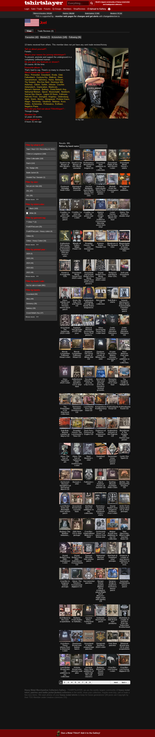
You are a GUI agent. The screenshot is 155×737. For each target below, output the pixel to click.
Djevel (44, 92)
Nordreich (65, 92)
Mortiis (40, 99)
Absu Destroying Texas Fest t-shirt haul (100, 330)
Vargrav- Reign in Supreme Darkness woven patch (112, 585)
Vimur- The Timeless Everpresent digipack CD (76, 584)
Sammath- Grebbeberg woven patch (124, 584)
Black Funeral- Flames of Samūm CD (101, 485)
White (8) (33, 213)
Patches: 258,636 (68, 13)
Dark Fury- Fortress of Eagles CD (89, 432)
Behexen (59, 80)
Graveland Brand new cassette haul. (76, 509)
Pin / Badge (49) (32, 168)
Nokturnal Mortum (32, 92)
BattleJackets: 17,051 (92, 13)
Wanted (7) (45, 37)
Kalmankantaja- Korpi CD (112, 408)
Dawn (60, 77)
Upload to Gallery (98, 9)
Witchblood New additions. (124, 188)
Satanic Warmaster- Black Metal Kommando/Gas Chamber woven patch (124, 305)
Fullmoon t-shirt (89, 483)
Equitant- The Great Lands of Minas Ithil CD (88, 355)
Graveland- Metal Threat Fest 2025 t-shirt (77, 275)
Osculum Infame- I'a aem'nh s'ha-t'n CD (89, 382)
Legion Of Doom (50, 94)
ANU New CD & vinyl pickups (76, 533)
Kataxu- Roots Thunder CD (101, 245)
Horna (51, 80)
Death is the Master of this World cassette (77, 165)
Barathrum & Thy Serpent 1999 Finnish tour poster (124, 435)
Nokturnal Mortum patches (100, 557)
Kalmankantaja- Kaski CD (124, 408)
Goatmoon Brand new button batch (76, 646)
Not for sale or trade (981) (35, 285)
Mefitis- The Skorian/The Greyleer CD (124, 485)
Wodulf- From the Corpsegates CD (112, 189)
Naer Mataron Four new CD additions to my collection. (124, 357)
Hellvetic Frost (31, 97)
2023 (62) (29, 268)
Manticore (53, 87)
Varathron (46, 101)
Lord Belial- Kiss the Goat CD (89, 409)
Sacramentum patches (89, 582)
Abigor (27, 101)
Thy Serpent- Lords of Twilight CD (124, 382)
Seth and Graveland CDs (124, 274)
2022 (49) (29, 272)
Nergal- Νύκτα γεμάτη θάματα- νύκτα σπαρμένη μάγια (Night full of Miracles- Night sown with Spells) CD (101, 591)
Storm (33, 99)
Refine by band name (69, 146)
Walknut (52, 77)
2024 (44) (29, 263)
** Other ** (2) (31, 222)
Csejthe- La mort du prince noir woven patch (65, 216)
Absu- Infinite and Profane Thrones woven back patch (65, 304)
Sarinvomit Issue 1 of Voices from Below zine (101, 534)
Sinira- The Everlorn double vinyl (124, 214)
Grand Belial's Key (58, 89)
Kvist (63, 101)
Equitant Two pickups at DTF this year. (77, 330)
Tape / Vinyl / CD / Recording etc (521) (40, 149)
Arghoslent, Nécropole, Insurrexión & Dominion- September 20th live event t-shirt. (65, 249)
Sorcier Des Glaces (33, 94)
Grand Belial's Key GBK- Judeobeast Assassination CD (77, 560)
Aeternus (29, 84)
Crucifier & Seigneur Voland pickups (65, 584)
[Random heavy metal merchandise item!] (109, 9)
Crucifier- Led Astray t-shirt (112, 669)
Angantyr (52, 97)
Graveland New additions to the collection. (101, 166)
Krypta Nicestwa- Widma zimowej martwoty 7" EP (112, 356)
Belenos (55, 101)
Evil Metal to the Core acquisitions (65, 620)
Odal (60, 75)
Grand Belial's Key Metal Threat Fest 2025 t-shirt (101, 276)
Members (67, 9)
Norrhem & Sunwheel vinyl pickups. (112, 558)
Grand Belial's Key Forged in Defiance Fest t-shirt (112, 509)
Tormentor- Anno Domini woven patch (112, 460)
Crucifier (60, 84)
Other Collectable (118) (34, 158)
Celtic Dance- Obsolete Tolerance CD (112, 331)
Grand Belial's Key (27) (34, 313)
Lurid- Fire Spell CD (124, 457)
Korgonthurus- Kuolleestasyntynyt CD (100, 409)
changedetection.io (111, 16)
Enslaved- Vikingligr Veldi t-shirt (65, 188)
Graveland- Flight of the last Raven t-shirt (112, 165)
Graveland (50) (32, 294)
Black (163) (34, 208)
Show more (30, 199)
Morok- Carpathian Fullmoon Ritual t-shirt (65, 354)
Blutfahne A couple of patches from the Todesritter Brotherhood (124, 622)
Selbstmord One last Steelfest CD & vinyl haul (77, 383)
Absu (27, 75)
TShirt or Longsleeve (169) (36, 154)
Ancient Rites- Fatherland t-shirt (88, 620)
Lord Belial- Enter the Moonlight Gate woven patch (65, 509)
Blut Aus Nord (43, 82)
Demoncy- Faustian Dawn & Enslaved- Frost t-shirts (100, 510)
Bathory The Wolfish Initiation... (65, 533)
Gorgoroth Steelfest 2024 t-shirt (101, 645)
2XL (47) (29, 191)
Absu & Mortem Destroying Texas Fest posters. (89, 331)
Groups (58, 9)
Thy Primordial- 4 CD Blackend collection (65, 410)
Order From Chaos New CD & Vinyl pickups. (124, 509)
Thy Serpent (30, 82)
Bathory (45, 89)
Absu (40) (30, 299)
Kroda (54, 75)
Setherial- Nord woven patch (101, 620)
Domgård (43, 97)
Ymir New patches (112, 644)
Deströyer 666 (57, 82)
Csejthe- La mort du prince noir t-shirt (77, 215)
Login (27, 9)
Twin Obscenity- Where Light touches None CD (124, 535)
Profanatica (48, 104)
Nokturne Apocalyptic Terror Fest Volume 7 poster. (101, 190)
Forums (47, 9)
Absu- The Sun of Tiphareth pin (65, 459)
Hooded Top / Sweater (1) (35, 177)
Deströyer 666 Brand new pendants (112, 620)
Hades (27, 104)
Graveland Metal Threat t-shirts (124, 165)
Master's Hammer (32, 89)
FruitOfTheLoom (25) (34, 227)
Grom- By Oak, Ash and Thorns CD (77, 303)
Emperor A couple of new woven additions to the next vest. (124, 560)
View (30, 31)
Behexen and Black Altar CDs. (112, 274)
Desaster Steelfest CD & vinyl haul (112, 382)
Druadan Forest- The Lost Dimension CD (89, 247)
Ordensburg (63, 97)
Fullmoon (63, 94)
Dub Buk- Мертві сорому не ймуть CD (65, 433)
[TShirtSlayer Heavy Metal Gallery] (45, 3)
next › (116, 682)
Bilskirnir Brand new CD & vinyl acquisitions (124, 646)
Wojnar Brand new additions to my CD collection (112, 535)
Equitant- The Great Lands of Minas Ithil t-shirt (101, 355)
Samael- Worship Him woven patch (89, 558)
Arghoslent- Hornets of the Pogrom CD (112, 433)
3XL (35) (29, 195)
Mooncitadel (54, 92)
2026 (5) (29, 254)
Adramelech (30, 87)
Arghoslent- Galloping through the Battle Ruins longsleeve (88, 304)
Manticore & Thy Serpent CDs (112, 245)
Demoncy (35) (31, 303)
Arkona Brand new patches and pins (77, 670)
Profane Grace (62, 99)
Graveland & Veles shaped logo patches (89, 646)
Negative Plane (31, 106)
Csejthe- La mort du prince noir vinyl (89, 215)
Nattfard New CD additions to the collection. (89, 509)
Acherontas (37, 104)
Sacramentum (31, 80)
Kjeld (27, 99)
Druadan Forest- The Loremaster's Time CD (77, 433)
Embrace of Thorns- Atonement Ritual (101, 433)
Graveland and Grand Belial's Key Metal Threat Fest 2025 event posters (89, 278)
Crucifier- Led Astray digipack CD (124, 669)
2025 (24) (29, 258)
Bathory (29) (31, 308)
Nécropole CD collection (100, 302)
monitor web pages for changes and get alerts (76, 16)
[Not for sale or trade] (65, 155)
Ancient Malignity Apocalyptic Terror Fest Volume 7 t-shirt (89, 191)
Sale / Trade (36, 9)
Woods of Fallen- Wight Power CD (77, 246)
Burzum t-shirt (77, 483)
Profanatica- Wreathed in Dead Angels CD (88, 165)
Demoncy (43, 80)
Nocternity (36, 101)
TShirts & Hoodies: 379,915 (42, 13)
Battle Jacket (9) (32, 173)
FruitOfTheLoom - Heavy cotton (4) (39, 231)
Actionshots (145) (59, 37)
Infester (52, 84)
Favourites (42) (31, 37)
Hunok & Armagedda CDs (65, 274)
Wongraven (50, 99)
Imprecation (42, 87)
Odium (37, 84)
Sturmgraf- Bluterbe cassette (77, 188)
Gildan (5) (30, 236)
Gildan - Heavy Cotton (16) (36, 241)
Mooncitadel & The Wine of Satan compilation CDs (124, 247)
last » (124, 682)
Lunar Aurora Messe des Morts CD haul (112, 216)
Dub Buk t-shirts (112, 301)
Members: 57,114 (116, 13)
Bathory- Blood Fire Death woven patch (100, 671)
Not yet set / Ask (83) (34, 186)
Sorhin (44, 84)
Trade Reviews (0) (45, 31)
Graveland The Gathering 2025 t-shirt (65, 330)
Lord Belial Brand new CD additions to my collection (65, 672)
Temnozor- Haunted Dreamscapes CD (77, 409)
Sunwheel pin (100, 457)
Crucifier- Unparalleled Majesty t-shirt (88, 534)
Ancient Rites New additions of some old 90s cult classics (89, 672)
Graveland (45, 75)
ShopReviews (79, 9)
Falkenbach (30, 77)
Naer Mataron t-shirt (88, 458)
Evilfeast (59, 104)
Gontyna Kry (42, 77)
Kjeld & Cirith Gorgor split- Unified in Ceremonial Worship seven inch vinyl (101, 219)
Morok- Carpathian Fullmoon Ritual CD (77, 354)
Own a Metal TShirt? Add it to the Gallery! (80, 733)
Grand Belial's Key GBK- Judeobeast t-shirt (65, 559)
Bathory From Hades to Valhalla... (77, 620)
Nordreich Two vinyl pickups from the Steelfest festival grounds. (100, 384)
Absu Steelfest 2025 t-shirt (65, 381)
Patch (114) (30, 163)
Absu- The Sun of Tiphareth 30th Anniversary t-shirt (76, 461)
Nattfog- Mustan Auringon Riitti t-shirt (112, 485)
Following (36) (75, 37)
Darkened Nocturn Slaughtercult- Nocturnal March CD (65, 485)
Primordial (35, 75)
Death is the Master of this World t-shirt (65, 165)
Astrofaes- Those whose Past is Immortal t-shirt (65, 647)
